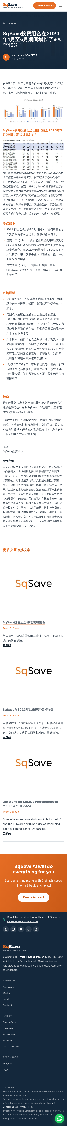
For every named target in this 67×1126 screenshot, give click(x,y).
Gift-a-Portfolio (11, 1046)
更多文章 (24, 550)
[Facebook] (6, 929)
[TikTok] (28, 929)
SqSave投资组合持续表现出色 (24, 622)
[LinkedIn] (36, 929)
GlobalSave (9, 1022)
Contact (7, 1005)
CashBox (8, 1028)
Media (6, 993)
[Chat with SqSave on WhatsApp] (59, 1118)
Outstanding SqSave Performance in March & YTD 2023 (30, 804)
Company (8, 987)
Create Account (45, 5)
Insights (11, 23)
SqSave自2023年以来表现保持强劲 (28, 710)
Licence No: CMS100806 (22, 921)
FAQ (5, 1069)
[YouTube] (21, 929)
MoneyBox (9, 1034)
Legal (6, 999)
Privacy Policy (26, 1106)
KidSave (7, 1040)
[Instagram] (13, 929)
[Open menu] (60, 5)
